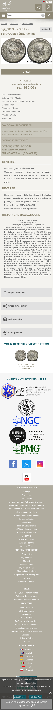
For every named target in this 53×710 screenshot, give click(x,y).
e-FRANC (26, 536)
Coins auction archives (26, 512)
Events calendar (26, 519)
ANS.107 (26, 146)
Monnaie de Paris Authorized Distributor (26, 502)
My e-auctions (26, 564)
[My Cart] (38, 10)
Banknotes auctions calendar (26, 599)
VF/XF (27, 71)
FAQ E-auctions (26, 618)
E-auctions (26, 495)
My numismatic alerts (26, 571)
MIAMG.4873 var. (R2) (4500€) (19, 153)
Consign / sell (15, 332)
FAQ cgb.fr (26, 614)
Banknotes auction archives (26, 515)
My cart (26, 561)
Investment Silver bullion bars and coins (26, 509)
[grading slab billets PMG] (26, 449)
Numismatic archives (26, 526)
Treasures (26, 522)
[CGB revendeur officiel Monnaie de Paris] (26, 435)
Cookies (26, 641)
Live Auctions (26, 498)
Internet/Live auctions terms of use (26, 631)
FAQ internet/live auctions (26, 621)
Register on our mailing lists (26, 574)
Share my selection (17, 306)
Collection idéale (26, 539)
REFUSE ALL (35, 697)
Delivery (26, 578)
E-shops (26, 492)
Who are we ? (26, 607)
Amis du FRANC (26, 543)
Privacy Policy (26, 638)
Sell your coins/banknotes (26, 593)
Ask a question (15, 319)
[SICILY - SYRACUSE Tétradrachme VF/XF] (26, 63)
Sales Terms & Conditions (26, 624)
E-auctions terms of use (26, 628)
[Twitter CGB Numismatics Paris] (26, 464)
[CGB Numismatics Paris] (6, 11)
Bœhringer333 (10, 146)
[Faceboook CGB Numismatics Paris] (13, 464)
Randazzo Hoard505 (14, 149)
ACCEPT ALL (19, 697)
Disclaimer (26, 635)
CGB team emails (26, 611)
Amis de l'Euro (26, 546)
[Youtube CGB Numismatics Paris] (26, 477)
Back (47, 29)
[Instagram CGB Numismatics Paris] (40, 464)
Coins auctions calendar (26, 596)
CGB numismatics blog (26, 529)
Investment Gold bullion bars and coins (26, 505)
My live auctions (26, 568)
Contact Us (27, 554)
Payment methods (26, 581)
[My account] (49, 10)
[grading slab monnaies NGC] (26, 421)
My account (26, 557)
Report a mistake (16, 292)
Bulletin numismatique (26, 532)
